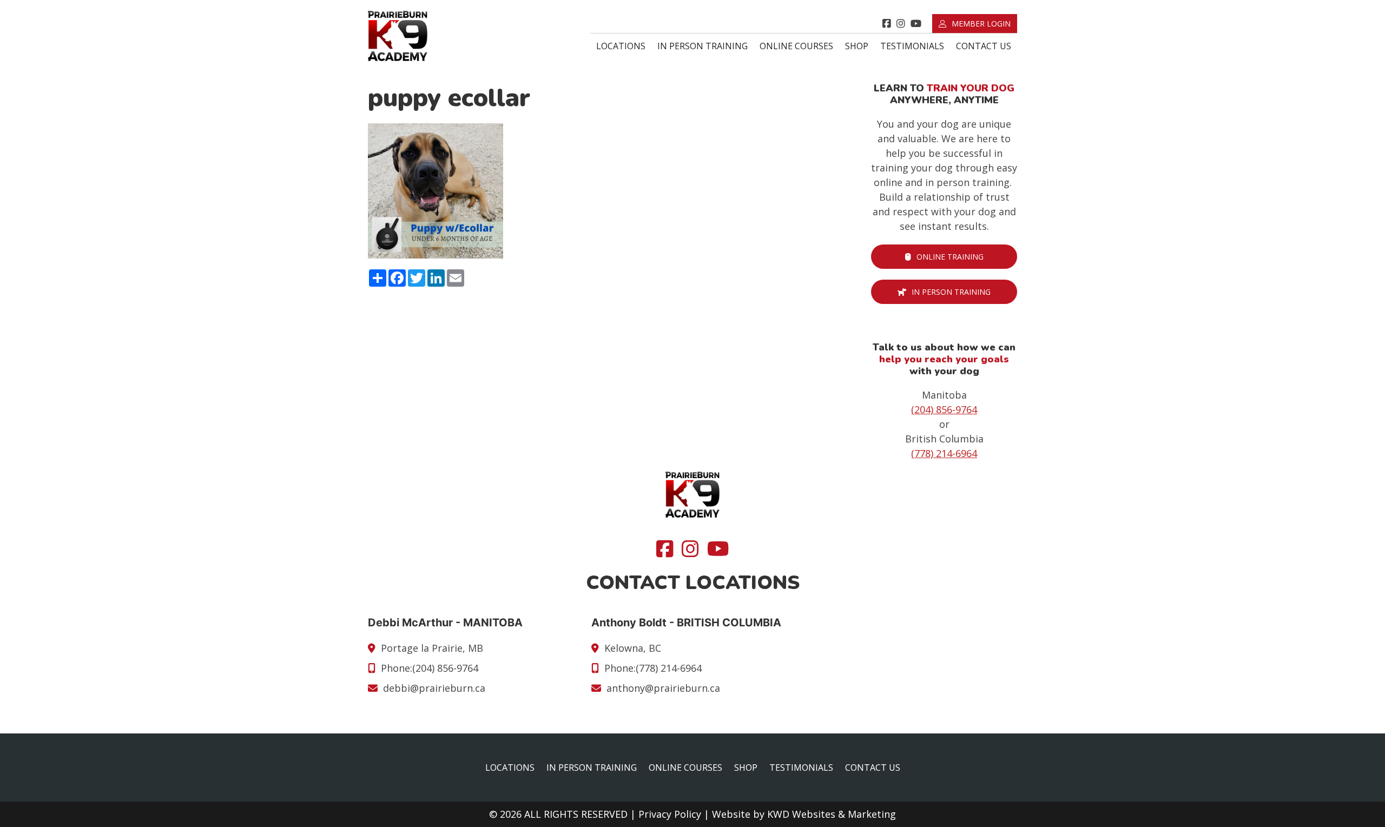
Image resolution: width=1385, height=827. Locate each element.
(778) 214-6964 (944, 453)
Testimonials (912, 46)
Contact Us (983, 46)
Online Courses (796, 46)
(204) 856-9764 (944, 409)
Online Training (950, 257)
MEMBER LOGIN (981, 23)
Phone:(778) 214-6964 (653, 667)
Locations (620, 46)
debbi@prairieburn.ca (434, 688)
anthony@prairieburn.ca (663, 688)
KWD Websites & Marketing (831, 814)
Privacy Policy (669, 814)
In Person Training (702, 46)
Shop (856, 46)
